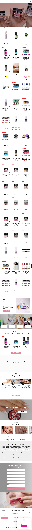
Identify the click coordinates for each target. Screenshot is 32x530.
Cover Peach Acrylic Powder (16, 208)
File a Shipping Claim (14, 521)
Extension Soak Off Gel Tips (16, 272)
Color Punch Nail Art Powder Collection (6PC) (26, 159)
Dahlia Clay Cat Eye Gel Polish (6, 257)
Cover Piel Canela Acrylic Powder (26, 208)
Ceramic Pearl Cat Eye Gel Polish (26, 125)
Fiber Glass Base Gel (16, 287)
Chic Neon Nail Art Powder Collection (5, 143)
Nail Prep (26, 346)
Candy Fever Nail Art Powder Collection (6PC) (26, 109)
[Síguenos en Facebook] (1, 523)
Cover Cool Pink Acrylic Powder (6, 191)
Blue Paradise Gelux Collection (26, 93)
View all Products (16, 352)
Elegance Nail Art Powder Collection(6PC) (5, 272)
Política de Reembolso (15, 513)
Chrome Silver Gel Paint (16, 142)
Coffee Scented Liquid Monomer (16, 159)
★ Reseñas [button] (31, 265)
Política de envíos (14, 514)
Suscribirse (4, 517)
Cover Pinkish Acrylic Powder (16, 224)
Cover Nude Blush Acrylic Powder (5, 208)
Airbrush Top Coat (16, 57)
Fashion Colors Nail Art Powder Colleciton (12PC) (5, 288)
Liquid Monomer (6, 57)
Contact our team (6, 457)
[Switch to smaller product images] (2, 28)
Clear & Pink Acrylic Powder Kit (26, 143)
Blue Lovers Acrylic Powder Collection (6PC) (16, 93)
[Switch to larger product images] (1, 28)
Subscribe (22, 411)
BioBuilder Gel (26, 73)
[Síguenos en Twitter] (3, 523)
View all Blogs (16, 395)
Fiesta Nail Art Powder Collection (26, 288)
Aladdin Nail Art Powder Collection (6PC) (26, 58)
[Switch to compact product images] (4, 28)
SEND (16, 489)
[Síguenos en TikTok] (9, 523)
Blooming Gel (5, 92)
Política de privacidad (14, 512)
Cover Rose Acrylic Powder (5, 240)
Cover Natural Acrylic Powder (26, 191)
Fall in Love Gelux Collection (26, 272)
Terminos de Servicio (14, 516)
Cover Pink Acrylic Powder (6, 224)
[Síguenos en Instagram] (5, 523)
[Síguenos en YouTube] (7, 523)
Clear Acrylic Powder (6, 158)
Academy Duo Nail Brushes (5, 41)
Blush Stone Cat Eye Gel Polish (6, 109)
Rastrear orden (14, 520)
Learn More (7, 310)
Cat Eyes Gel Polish (16, 124)
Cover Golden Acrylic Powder (16, 191)
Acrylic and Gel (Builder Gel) (16, 42)
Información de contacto (15, 517)
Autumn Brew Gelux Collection (16, 74)
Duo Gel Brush (26, 256)
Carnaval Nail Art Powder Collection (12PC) (5, 125)
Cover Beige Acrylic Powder (26, 175)
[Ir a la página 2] (22, 294)
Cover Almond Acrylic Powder (6, 175)
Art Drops (6, 73)
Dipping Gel (16, 256)
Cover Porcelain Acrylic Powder (26, 224)
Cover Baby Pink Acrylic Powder (16, 175)
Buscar (13, 518)
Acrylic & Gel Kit (16, 108)
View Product (4, 326)
